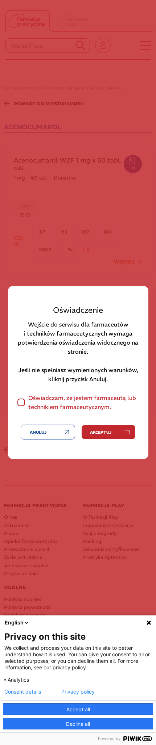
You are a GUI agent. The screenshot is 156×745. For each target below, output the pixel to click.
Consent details (22, 692)
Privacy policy (78, 692)
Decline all (78, 724)
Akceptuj (100, 432)
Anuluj (38, 432)
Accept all (78, 709)
